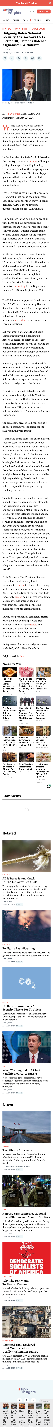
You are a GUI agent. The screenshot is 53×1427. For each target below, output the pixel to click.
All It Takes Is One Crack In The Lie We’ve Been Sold (20, 880)
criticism (20, 585)
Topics (16, 20)
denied (18, 597)
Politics (6, 875)
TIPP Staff (7, 50)
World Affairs (38, 29)
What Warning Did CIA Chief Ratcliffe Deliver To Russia (21, 1072)
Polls (25, 20)
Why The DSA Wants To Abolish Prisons (15, 1282)
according (20, 286)
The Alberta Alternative (17, 1150)
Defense (26, 29)
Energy (5, 1002)
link (22, 656)
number (33, 161)
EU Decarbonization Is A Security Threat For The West (21, 1007)
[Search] (34, 11)
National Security (11, 29)
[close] (50, 3)
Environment (8, 1341)
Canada (6, 1146)
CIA (3, 1066)
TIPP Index (37, 20)
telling (33, 624)
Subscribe (44, 11)
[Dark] (31, 11)
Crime (5, 1210)
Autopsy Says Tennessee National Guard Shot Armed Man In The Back (26, 1215)
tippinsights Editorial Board (16, 1167)
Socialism (7, 1277)
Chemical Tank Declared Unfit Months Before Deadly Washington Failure (20, 1348)
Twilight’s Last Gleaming (18, 948)
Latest (5, 20)
